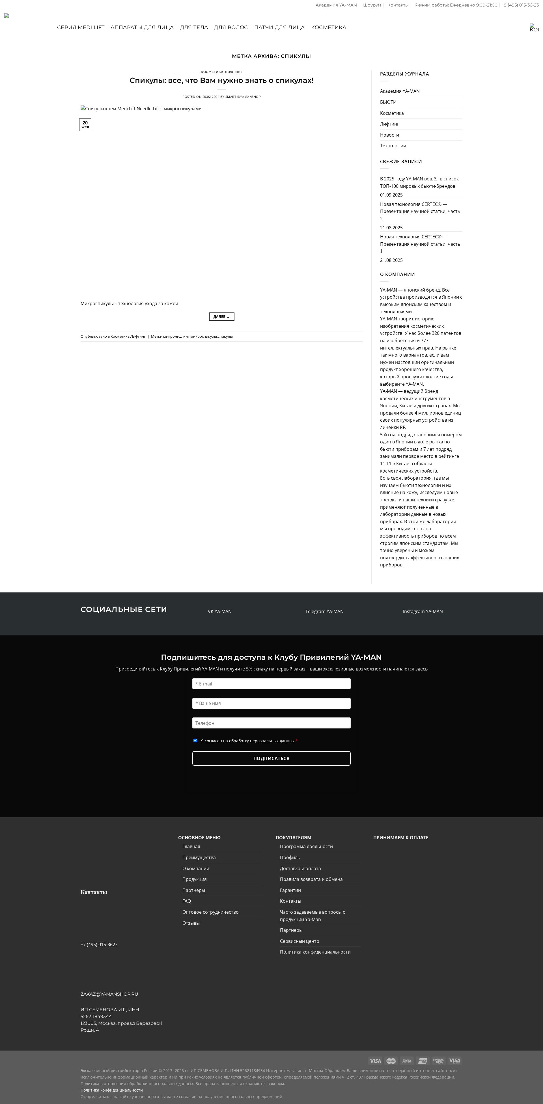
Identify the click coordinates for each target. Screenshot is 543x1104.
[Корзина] (533, 27)
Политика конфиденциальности (315, 952)
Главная (191, 846)
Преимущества (199, 857)
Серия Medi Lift (80, 27)
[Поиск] (506, 27)
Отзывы (191, 923)
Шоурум (372, 5)
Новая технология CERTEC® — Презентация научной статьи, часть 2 (420, 211)
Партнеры (193, 890)
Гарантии (290, 890)
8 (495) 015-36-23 (521, 5)
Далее (222, 316)
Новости (389, 135)
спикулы (225, 336)
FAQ (186, 901)
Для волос (231, 27)
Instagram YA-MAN (423, 611)
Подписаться (271, 758)
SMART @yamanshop (243, 96)
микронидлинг (176, 336)
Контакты (398, 5)
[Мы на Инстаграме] (397, 611)
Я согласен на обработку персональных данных (249, 740)
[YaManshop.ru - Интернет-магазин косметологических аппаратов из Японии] (26, 27)
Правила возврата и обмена (311, 879)
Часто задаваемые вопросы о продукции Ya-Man (313, 915)
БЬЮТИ (388, 102)
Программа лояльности (306, 846)
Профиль (290, 857)
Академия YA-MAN (336, 5)
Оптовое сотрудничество (210, 912)
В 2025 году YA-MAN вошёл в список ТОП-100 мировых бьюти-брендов (419, 182)
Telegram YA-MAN (324, 611)
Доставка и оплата (300, 868)
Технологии (393, 146)
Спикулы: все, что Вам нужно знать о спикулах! (222, 80)
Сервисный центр (299, 941)
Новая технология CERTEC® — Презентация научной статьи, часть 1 (420, 244)
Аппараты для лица (142, 27)
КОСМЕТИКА (328, 27)
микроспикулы (203, 336)
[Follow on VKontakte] (202, 611)
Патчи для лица (279, 27)
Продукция (194, 879)
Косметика (212, 72)
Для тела (194, 27)
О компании (195, 868)
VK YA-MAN (220, 611)
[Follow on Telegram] (299, 611)
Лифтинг (234, 72)
